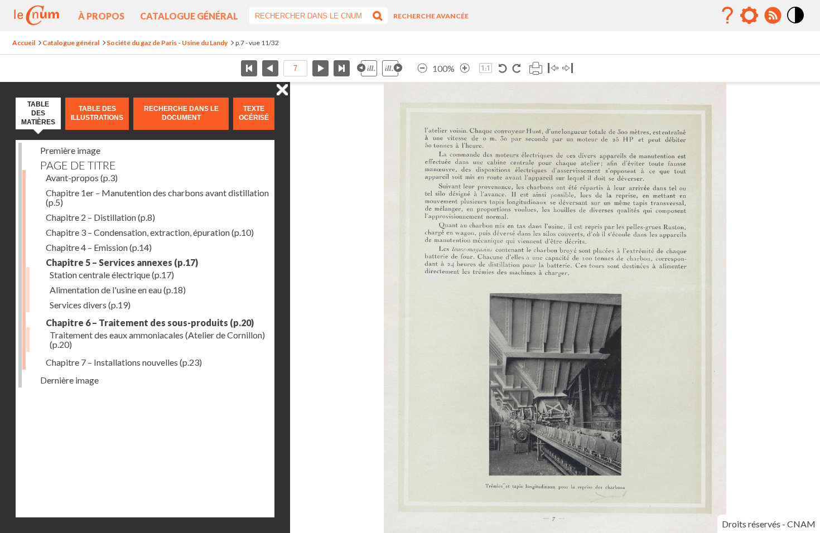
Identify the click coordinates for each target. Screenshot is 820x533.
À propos (101, 16)
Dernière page (342, 68)
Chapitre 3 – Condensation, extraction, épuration (150, 232)
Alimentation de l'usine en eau (118, 289)
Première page (249, 68)
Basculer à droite (567, 68)
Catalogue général (189, 16)
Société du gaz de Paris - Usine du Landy (167, 42)
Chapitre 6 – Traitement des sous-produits (150, 322)
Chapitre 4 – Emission (99, 247)
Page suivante (320, 68)
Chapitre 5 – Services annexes (122, 262)
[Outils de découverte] (749, 16)
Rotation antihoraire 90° (503, 68)
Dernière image (69, 380)
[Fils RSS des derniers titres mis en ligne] (773, 16)
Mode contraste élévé (796, 24)
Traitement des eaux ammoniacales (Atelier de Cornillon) (157, 340)
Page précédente (270, 68)
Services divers (90, 304)
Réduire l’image (422, 68)
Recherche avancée (431, 16)
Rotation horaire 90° (516, 68)
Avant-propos (82, 177)
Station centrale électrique (112, 274)
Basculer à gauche (553, 68)
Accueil (23, 42)
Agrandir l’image (465, 68)
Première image (70, 150)
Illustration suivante (392, 68)
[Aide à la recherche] (727, 16)
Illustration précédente (367, 68)
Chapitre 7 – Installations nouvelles (124, 362)
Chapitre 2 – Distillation (100, 217)
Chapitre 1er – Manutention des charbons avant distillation (157, 197)
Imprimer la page (535, 68)
